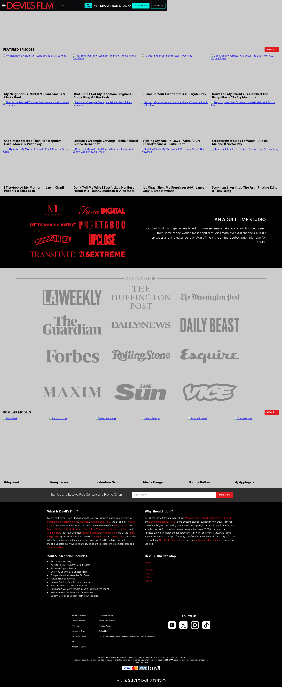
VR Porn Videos (55, 547)
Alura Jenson (53, 533)
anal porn (84, 522)
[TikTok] (206, 625)
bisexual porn (100, 536)
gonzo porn (118, 536)
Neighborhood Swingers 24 (216, 518)
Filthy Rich (69, 529)
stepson (96, 533)
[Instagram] (195, 625)
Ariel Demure (111, 529)
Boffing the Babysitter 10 (162, 522)
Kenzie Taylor (83, 529)
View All (271, 50)
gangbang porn (55, 522)
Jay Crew (123, 529)
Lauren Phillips (55, 529)
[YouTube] (172, 625)
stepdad (86, 533)
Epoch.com (87, 660)
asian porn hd (71, 522)
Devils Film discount (170, 540)
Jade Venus (97, 529)
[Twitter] (183, 625)
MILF (108, 522)
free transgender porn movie (208, 540)
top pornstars (121, 525)
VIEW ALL (271, 412)
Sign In (158, 5)
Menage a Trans (193, 518)
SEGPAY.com (172, 660)
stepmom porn (109, 533)
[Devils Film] (30, 5)
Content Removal (141, 662)
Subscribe (224, 494)
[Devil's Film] (83, 23)
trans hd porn (97, 522)
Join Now (140, 5)
